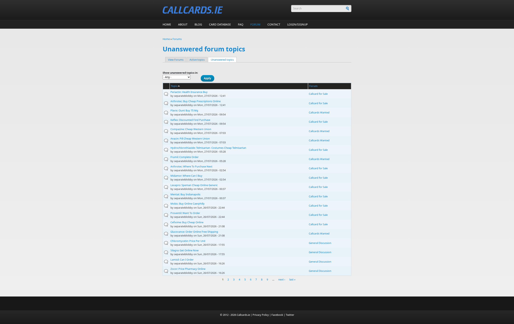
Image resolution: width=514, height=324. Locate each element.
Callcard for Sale (318, 94)
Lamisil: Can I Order (182, 259)
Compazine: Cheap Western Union (190, 129)
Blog (198, 24)
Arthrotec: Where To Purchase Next (191, 166)
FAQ (240, 24)
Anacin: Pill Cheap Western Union (190, 138)
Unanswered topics (224, 59)
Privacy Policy (261, 315)
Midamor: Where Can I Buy (186, 175)
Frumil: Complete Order (184, 157)
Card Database (220, 24)
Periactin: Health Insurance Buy (189, 92)
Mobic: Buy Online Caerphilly (187, 203)
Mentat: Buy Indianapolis (185, 194)
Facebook (277, 315)
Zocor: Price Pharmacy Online (187, 269)
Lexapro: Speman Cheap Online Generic (194, 185)
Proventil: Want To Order (185, 213)
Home (167, 24)
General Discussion (320, 243)
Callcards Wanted (319, 112)
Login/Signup (297, 24)
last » (292, 279)
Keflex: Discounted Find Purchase (190, 120)
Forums (177, 39)
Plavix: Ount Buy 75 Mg (184, 110)
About (183, 24)
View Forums (176, 59)
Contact (273, 24)
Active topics (197, 59)
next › (281, 279)
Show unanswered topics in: (180, 72)
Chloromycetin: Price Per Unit (187, 241)
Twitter (290, 315)
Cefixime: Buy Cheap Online (186, 222)
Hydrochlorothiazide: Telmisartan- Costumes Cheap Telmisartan (208, 148)
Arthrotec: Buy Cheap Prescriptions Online (195, 101)
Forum (255, 24)
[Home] (225, 10)
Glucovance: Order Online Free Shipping (194, 231)
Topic (174, 86)
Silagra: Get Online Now (184, 250)
